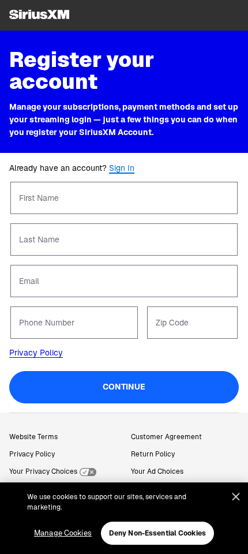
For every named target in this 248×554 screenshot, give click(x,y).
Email (29, 281)
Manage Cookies (63, 533)
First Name (39, 198)
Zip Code (172, 322)
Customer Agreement (166, 436)
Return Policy (153, 454)
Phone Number (46, 322)
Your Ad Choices (157, 471)
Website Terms (33, 436)
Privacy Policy (36, 352)
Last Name (39, 239)
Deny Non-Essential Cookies (157, 533)
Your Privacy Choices (43, 471)
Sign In (121, 168)
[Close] (236, 497)
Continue (124, 386)
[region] (124, 518)
